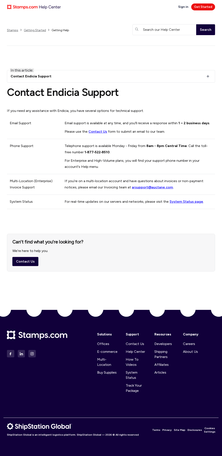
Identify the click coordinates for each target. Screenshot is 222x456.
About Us (190, 352)
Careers (189, 344)
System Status (131, 375)
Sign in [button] (183, 7)
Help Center (135, 352)
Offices (103, 344)
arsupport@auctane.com (152, 187)
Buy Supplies (107, 372)
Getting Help (60, 30)
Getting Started (35, 30)
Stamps (12, 30)
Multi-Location (104, 362)
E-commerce (107, 352)
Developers (163, 344)
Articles (160, 372)
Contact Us (97, 131)
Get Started (203, 7)
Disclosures (195, 429)
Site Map (179, 429)
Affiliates (161, 365)
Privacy (167, 429)
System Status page (186, 201)
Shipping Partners (161, 354)
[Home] (34, 7)
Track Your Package (134, 388)
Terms (156, 429)
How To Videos (132, 362)
